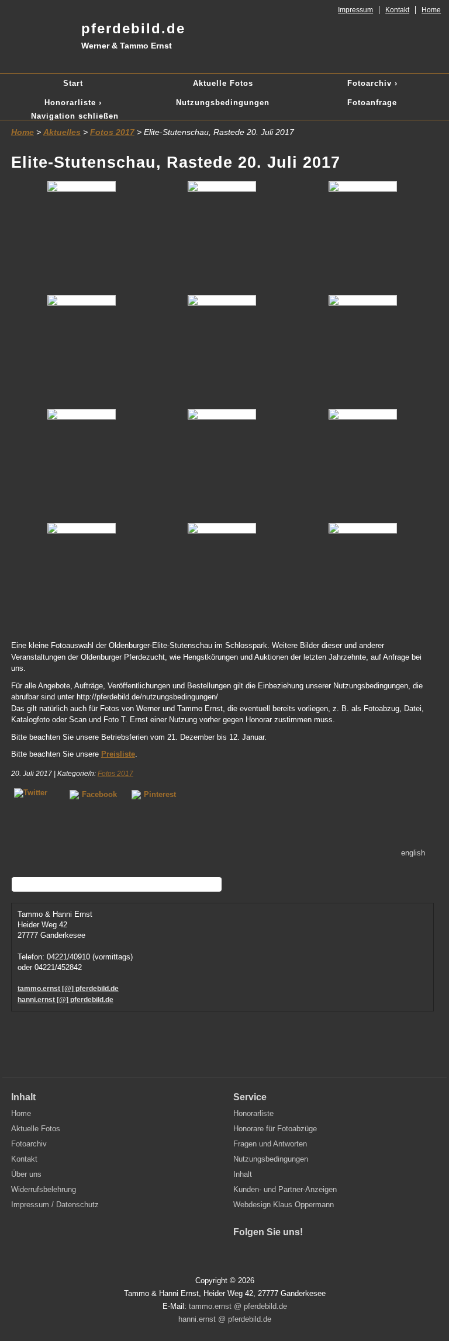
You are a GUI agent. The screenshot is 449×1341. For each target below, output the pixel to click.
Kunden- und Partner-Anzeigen (285, 1189)
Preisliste (118, 754)
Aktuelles (62, 132)
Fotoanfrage (372, 102)
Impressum (355, 10)
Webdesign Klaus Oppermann (283, 1204)
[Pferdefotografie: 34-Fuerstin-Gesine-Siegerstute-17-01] (362, 463)
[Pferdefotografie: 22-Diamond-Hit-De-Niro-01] (222, 349)
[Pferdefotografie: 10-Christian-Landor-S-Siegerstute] (81, 235)
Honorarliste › (73, 102)
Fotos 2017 (112, 132)
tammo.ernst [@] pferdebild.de (68, 988)
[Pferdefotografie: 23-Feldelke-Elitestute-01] (81, 463)
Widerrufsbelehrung (43, 1189)
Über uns (26, 1174)
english (413, 852)
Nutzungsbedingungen (223, 102)
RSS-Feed (316, 1253)
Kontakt (397, 10)
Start (73, 83)
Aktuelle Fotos (223, 83)
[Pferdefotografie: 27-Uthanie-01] (222, 463)
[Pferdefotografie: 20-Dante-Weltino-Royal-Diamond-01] (81, 349)
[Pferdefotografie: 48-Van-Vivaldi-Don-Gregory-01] (362, 577)
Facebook (99, 794)
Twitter (267, 1253)
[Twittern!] (34, 794)
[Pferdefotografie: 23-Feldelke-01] (362, 349)
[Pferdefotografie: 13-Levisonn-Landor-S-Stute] (362, 235)
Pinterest (160, 794)
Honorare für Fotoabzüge (275, 1128)
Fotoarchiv (29, 1143)
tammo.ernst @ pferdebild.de (238, 1306)
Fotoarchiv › (372, 83)
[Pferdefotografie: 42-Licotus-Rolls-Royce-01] (222, 577)
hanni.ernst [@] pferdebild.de (65, 999)
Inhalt (242, 1174)
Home (431, 10)
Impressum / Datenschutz (55, 1204)
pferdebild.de (133, 35)
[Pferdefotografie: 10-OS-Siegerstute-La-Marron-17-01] (222, 235)
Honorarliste (253, 1113)
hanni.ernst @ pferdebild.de (224, 1319)
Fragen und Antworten (270, 1143)
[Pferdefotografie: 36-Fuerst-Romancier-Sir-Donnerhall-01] (81, 577)
